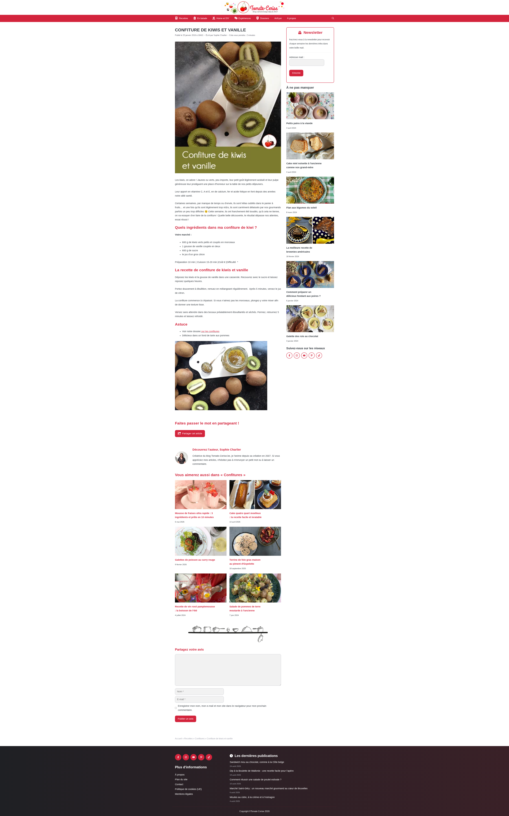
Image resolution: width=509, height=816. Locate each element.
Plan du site (181, 779)
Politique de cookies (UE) (188, 789)
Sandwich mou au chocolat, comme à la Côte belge (257, 762)
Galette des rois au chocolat (302, 336)
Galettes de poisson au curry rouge (195, 560)
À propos (291, 18)
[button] (333, 18)
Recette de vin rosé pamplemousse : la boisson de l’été (195, 608)
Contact (179, 784)
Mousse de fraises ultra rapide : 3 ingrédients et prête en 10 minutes (194, 515)
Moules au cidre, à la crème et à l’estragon (252, 797)
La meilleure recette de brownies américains (299, 249)
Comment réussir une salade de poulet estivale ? (255, 779)
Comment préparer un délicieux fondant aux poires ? (303, 294)
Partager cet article (192, 433)
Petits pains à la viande (299, 123)
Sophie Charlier (230, 449)
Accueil (178, 738)
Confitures (200, 738)
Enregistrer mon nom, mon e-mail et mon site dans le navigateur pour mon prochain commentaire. (222, 708)
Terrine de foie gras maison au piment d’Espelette (244, 562)
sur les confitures (210, 331)
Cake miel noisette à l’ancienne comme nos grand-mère (304, 165)
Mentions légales (184, 794)
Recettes (188, 738)
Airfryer (278, 18)
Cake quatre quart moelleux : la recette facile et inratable (245, 515)
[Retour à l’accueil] (254, 7)
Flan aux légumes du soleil (301, 207)
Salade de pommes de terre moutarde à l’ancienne (244, 608)
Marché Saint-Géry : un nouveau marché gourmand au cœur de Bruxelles (269, 788)
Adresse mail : (296, 57)
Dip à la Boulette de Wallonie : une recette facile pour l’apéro (262, 771)
